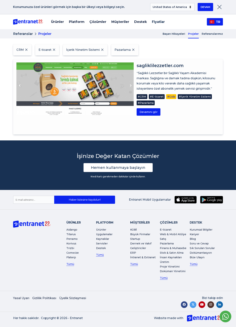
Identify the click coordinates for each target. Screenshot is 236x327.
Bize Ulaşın (197, 257)
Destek (140, 22)
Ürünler (57, 22)
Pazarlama (167, 243)
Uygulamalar (104, 234)
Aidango (71, 229)
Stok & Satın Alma (171, 252)
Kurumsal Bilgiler (201, 229)
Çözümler (97, 22)
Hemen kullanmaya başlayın (118, 167)
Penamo (72, 239)
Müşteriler (120, 22)
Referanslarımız (212, 33)
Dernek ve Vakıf (140, 243)
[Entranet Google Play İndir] (211, 199)
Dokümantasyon (201, 252)
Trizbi (70, 248)
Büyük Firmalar (140, 234)
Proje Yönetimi (170, 266)
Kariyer (194, 234)
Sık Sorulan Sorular (202, 248)
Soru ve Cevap (199, 243)
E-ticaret (165, 229)
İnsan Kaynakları (171, 257)
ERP (133, 252)
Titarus (71, 234)
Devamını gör (148, 112)
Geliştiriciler (138, 248)
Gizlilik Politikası (44, 298)
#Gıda (171, 96)
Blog (193, 239)
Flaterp (71, 257)
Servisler (102, 243)
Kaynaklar (102, 239)
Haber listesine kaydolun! (85, 199)
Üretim (164, 262)
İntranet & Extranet (143, 257)
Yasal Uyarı (21, 298)
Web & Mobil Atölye (173, 234)
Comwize (72, 252)
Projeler (193, 33)
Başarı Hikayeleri (174, 33)
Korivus (71, 243)
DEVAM (205, 7)
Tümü (70, 264)
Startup (135, 239)
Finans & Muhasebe (173, 248)
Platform (76, 22)
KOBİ (133, 229)
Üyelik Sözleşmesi (72, 298)
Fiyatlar (158, 22)
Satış (163, 239)
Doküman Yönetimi (172, 271)
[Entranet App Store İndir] (186, 199)
